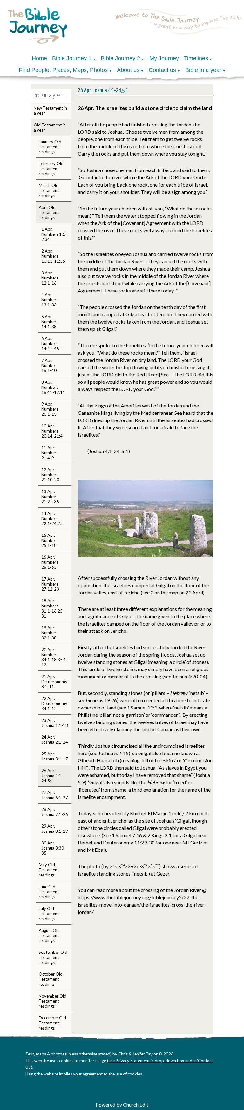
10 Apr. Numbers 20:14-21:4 (52, 431)
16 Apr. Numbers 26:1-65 (49, 562)
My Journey (164, 58)
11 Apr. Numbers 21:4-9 (49, 452)
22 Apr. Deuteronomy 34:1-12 (54, 703)
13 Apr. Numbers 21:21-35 (50, 496)
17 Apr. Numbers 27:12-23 (50, 584)
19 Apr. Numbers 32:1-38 (49, 632)
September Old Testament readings (53, 957)
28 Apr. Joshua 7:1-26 (54, 812)
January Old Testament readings (50, 146)
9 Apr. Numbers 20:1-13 (49, 409)
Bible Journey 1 (72, 58)
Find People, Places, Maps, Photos (63, 70)
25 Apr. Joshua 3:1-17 (54, 756)
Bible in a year (203, 70)
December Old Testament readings (52, 1022)
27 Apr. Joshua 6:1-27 (54, 795)
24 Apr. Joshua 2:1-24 (54, 740)
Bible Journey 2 (120, 58)
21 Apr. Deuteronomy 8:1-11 (54, 681)
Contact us (162, 70)
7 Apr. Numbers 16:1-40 (49, 365)
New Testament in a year (50, 111)
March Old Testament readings (49, 190)
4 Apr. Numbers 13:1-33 (49, 299)
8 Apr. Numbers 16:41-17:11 (53, 387)
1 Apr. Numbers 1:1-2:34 (54, 234)
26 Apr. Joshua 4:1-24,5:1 (52, 775)
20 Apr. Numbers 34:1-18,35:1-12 (54, 657)
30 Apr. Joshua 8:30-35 (53, 848)
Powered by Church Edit (122, 1104)
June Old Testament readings (49, 891)
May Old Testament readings (49, 869)
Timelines (196, 58)
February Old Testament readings (51, 168)
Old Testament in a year (50, 127)
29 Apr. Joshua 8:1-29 (54, 829)
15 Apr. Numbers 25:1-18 (49, 540)
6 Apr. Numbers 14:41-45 (50, 343)
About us (128, 70)
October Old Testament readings (51, 979)
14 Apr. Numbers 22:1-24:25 (52, 518)
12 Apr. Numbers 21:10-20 (50, 474)
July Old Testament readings (49, 913)
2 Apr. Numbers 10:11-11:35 (53, 256)
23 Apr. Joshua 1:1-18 (54, 723)
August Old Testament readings (49, 935)
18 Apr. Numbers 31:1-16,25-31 (52, 608)
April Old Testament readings (49, 212)
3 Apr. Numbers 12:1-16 (49, 278)
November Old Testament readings (52, 1001)
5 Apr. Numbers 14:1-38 (49, 321)
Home (39, 58)
